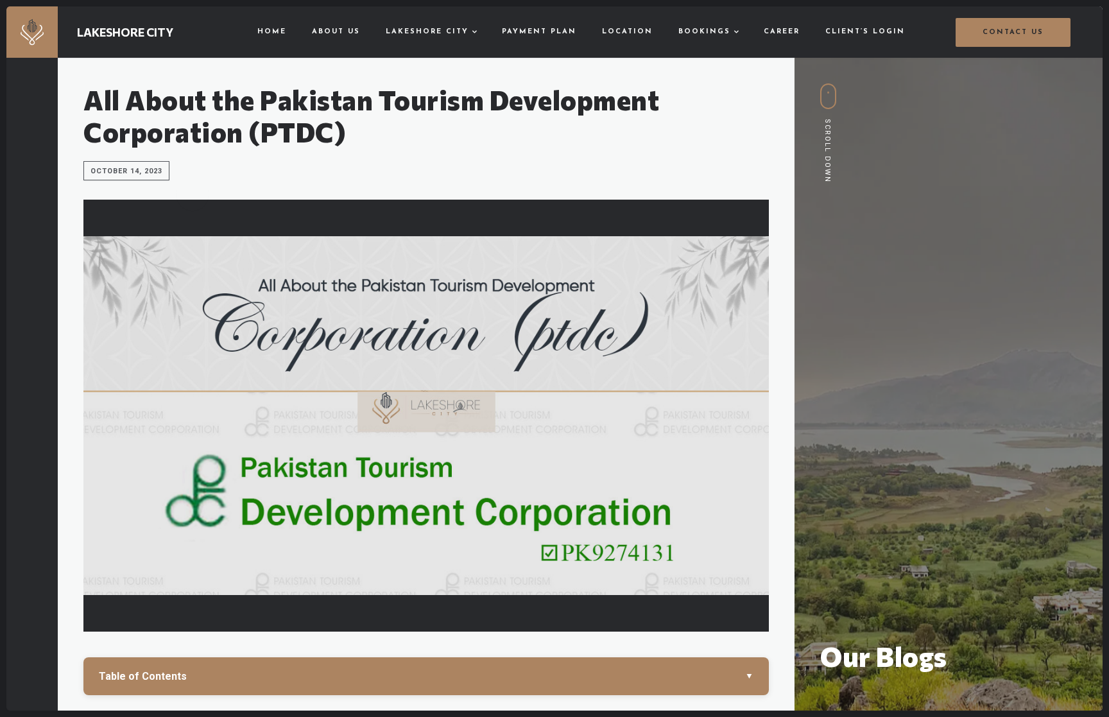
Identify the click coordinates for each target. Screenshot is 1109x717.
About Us (336, 31)
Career (782, 31)
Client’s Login (865, 31)
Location (627, 31)
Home (271, 31)
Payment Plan (539, 31)
